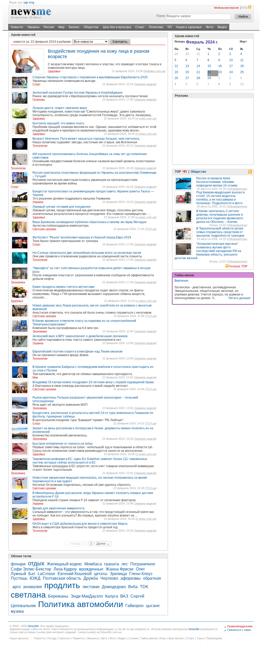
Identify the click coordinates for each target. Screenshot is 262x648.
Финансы (93, 638)
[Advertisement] (212, 131)
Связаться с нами (239, 629)
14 (198, 66)
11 (242, 60)
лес (124, 564)
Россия (49, 27)
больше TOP (238, 266)
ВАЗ (124, 596)
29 (176, 54)
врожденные (91, 569)
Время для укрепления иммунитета (58, 508)
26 (176, 78)
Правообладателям (240, 626)
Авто (104, 638)
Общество (91, 27)
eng (31, 2)
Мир (61, 27)
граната (111, 564)
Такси (200, 638)
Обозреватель (237, 188)
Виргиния (181, 280)
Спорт (140, 27)
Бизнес (74, 27)
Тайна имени (148, 638)
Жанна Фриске (120, 569)
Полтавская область (62, 578)
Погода (51, 638)
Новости (17, 27)
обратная (152, 578)
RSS (244, 7)
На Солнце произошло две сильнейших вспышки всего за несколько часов (86, 253)
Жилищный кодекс (64, 564)
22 (209, 72)
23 (220, 72)
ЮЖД (35, 578)
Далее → (103, 543)
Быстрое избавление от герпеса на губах (62, 443)
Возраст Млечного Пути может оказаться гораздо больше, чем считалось (85, 138)
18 (242, 66)
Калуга (111, 596)
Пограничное (142, 564)
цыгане (153, 605)
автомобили (100, 604)
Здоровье (54, 71)
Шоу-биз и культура (117, 27)
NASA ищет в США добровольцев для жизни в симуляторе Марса (79, 523)
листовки (91, 587)
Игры (162, 638)
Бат (31, 574)
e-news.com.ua (146, 118)
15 (209, 66)
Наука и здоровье (189, 27)
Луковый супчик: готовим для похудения (61, 206)
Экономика (18, 282)
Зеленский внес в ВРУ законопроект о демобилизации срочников (79, 336)
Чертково (109, 578)
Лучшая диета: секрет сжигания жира (59, 108)
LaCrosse (46, 574)
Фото (209, 27)
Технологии (39, 145)
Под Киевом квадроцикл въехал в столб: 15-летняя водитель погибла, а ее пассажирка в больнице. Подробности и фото (220, 198)
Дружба (90, 578)
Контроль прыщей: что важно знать (58, 123)
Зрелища (118, 574)
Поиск (160, 16)
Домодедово (114, 587)
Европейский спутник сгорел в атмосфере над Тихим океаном (77, 351)
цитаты (100, 574)
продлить (62, 585)
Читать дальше (239, 298)
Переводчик (214, 638)
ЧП (169, 27)
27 (187, 78)
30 (187, 54)
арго (16, 587)
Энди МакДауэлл (87, 596)
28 (198, 78)
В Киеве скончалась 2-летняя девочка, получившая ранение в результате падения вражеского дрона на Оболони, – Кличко (219, 216)
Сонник (133, 638)
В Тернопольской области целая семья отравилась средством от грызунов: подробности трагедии (220, 232)
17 (231, 66)
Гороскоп (64, 638)
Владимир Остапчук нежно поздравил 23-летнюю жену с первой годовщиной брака (93, 382)
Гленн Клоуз (140, 574)
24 (231, 72)
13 (187, 66)
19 (176, 72)
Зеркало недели (145, 84)
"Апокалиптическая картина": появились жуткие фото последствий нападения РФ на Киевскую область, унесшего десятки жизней (207, 251)
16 (220, 66)
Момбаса (93, 564)
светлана (28, 594)
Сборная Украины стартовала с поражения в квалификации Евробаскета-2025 (90, 77)
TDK (144, 587)
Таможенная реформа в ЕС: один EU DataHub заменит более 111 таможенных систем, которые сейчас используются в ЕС (89, 460)
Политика (156, 27)
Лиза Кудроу (65, 569)
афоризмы (131, 578)
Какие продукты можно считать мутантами (63, 287)
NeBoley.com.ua (154, 71)
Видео (222, 27)
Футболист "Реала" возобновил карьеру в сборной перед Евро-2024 (81, 237)
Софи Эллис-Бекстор (31, 569)
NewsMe (33, 626)
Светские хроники (44, 228)
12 (176, 66)
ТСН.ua (151, 228)
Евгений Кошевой (75, 574)
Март (243, 41)
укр (26, 2)
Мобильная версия (226, 7)
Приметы (79, 638)
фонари (18, 564)
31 (198, 54)
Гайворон (134, 605)
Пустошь (19, 578)
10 (231, 60)
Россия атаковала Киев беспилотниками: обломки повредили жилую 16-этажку (216, 182)
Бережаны (58, 596)
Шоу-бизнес (176, 638)
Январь (179, 41)
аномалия (32, 587)
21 (198, 72)
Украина (33, 27)
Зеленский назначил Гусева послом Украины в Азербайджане (77, 92)
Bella (133, 587)
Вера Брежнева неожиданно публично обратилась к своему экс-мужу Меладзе (89, 222)
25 (242, 72)
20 (187, 72)
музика (17, 611)
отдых (36, 563)
